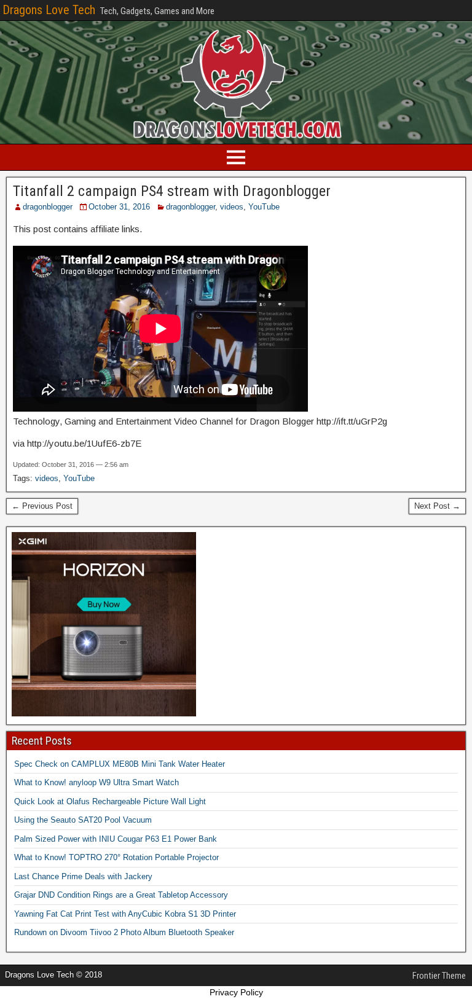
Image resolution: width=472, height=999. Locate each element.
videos (231, 206)
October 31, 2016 (119, 206)
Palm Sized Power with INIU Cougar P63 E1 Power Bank (115, 839)
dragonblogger (48, 206)
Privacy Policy (236, 992)
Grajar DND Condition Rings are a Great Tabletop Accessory (121, 894)
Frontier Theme (439, 975)
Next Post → (437, 506)
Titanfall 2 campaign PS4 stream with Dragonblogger (172, 191)
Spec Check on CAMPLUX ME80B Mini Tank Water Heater (119, 764)
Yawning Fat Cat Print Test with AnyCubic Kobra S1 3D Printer (125, 914)
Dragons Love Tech (48, 9)
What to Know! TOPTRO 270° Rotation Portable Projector (116, 857)
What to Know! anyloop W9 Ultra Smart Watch (96, 782)
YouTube (264, 206)
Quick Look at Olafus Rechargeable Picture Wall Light (110, 801)
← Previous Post (42, 506)
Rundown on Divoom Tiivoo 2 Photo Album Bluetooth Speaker (124, 932)
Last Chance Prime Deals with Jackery (83, 876)
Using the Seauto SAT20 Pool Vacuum (83, 820)
